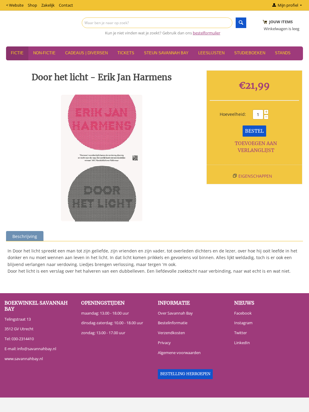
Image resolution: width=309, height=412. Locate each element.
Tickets (125, 53)
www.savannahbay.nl (24, 358)
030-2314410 (22, 338)
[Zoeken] (241, 22)
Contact (66, 5)
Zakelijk (48, 5)
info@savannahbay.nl (36, 348)
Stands (283, 53)
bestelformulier (206, 33)
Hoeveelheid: (233, 114)
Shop (32, 5)
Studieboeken (249, 53)
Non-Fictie (44, 53)
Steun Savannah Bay (166, 53)
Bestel (254, 131)
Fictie (17, 53)
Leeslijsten (211, 53)
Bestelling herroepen (185, 373)
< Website (15, 5)
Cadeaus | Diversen (86, 53)
